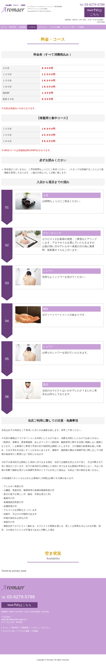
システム (35, 628)
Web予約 (12, 27)
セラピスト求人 (9, 631)
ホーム (5, 628)
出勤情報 (24, 628)
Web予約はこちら (94, 12)
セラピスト (45, 628)
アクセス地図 (23, 631)
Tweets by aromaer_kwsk (13, 571)
